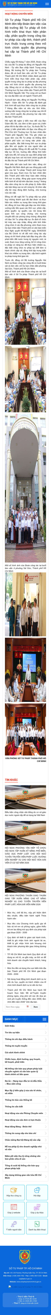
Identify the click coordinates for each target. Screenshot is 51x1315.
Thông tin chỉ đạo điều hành (19, 1039)
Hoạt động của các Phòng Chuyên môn (24, 1113)
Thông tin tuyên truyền (16, 1046)
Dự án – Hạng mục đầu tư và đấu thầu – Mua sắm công (23, 1082)
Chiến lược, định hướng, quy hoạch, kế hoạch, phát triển (23, 1060)
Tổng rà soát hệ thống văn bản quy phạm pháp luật (22, 1166)
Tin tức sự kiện (12, 1032)
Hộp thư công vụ (14, 1195)
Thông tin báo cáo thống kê (18, 1100)
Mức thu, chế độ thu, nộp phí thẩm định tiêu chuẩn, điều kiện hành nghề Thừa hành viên (26, 915)
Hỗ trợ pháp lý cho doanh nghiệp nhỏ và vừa (23, 1148)
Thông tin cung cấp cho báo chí (20, 1133)
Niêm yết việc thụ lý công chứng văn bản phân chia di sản (23, 1157)
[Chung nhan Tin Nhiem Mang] (25, 1287)
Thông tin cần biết (14, 1106)
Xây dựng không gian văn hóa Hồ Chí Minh (23, 1176)
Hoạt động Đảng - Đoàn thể (18, 1126)
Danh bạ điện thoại (37, 1229)
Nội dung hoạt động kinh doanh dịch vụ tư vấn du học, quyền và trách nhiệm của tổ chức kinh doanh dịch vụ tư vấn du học (26, 982)
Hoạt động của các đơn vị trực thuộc (23, 1120)
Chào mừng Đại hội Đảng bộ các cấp (23, 1140)
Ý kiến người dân (14, 1229)
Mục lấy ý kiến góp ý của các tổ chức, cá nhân (23, 1091)
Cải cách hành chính (15, 1052)
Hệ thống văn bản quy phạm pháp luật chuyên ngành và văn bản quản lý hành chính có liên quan (23, 1071)
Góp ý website (14, 1212)
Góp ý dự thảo (37, 1212)
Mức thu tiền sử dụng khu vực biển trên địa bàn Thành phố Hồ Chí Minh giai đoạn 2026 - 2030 (26, 971)
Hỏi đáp (37, 1195)
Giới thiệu (10, 1026)
